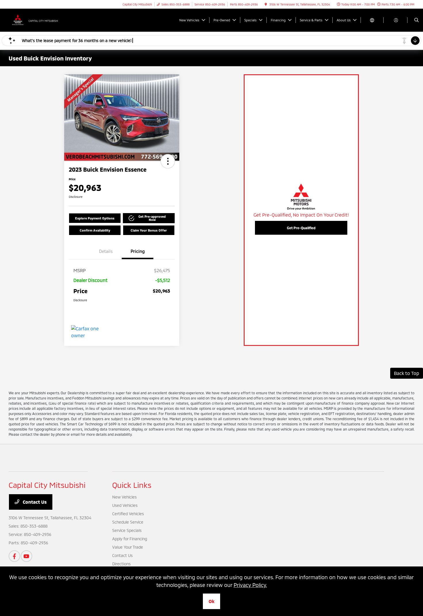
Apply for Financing (129, 538)
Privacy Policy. (250, 585)
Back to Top (406, 373)
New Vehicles (124, 496)
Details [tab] (106, 251)
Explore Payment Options (95, 218)
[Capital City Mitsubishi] (35, 19)
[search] (416, 20)
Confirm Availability (95, 230)
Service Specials (127, 530)
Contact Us (34, 502)
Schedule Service (127, 522)
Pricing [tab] (138, 251)
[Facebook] (14, 556)
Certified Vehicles (128, 513)
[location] (266, 4)
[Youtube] (26, 556)
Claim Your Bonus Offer (149, 230)
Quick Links (131, 484)
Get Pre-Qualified (301, 228)
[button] (168, 161)
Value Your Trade (127, 547)
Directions (121, 563)
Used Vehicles (125, 505)
